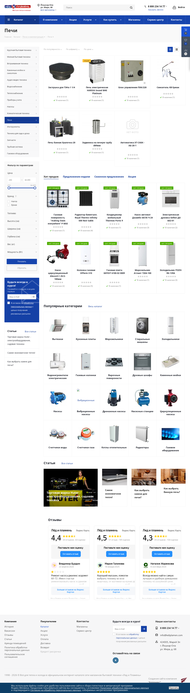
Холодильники (170, 339)
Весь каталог (95, 306)
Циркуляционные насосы (170, 413)
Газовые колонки (86, 375)
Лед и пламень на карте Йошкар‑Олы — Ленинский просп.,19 (161, 598)
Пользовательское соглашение (14, 655)
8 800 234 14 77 (156, 6)
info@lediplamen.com (171, 635)
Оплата (44, 639)
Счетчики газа (85, 447)
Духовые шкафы (142, 375)
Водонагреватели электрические (57, 377)
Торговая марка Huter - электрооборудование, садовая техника (19, 340)
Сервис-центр (84, 630)
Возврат (45, 647)
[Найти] (131, 8)
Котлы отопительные (114, 447)
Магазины (82, 626)
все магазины (48, 9)
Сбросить (21, 268)
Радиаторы (142, 447)
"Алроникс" (154, 682)
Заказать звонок (155, 9)
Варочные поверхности (114, 377)
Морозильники (114, 339)
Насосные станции (142, 411)
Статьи (8, 639)
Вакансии (9, 630)
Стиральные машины (142, 340)
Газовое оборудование (170, 449)
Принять (174, 687)
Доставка (45, 643)
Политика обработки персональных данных (17, 649)
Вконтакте (116, 660)
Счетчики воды (58, 447)
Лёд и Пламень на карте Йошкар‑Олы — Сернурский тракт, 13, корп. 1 (70, 598)
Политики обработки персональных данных (124, 687)
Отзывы (8, 634)
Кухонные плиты (86, 339)
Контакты (83, 621)
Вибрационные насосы (86, 413)
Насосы (57, 411)
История (9, 626)
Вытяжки (57, 339)
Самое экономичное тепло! (21, 352)
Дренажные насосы (114, 411)
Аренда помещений (15, 643)
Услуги (44, 634)
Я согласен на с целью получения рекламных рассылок (22, 308)
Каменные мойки (170, 375)
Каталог (45, 626)
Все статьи (67, 463)
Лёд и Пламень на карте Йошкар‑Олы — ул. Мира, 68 (115, 598)
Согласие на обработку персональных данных (55, 690)
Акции (44, 630)
